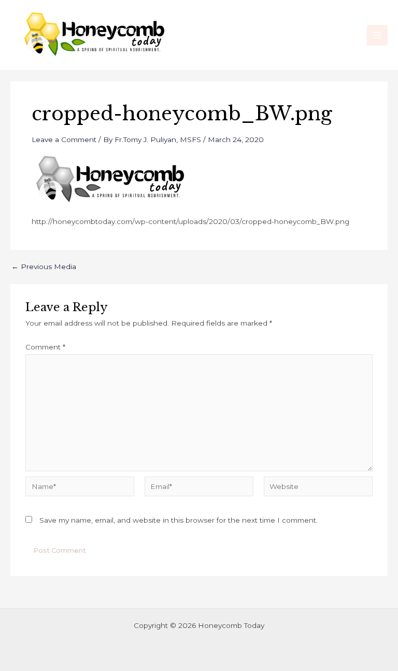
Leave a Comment (64, 139)
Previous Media (43, 267)
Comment (45, 347)
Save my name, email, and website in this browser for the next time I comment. (178, 520)
